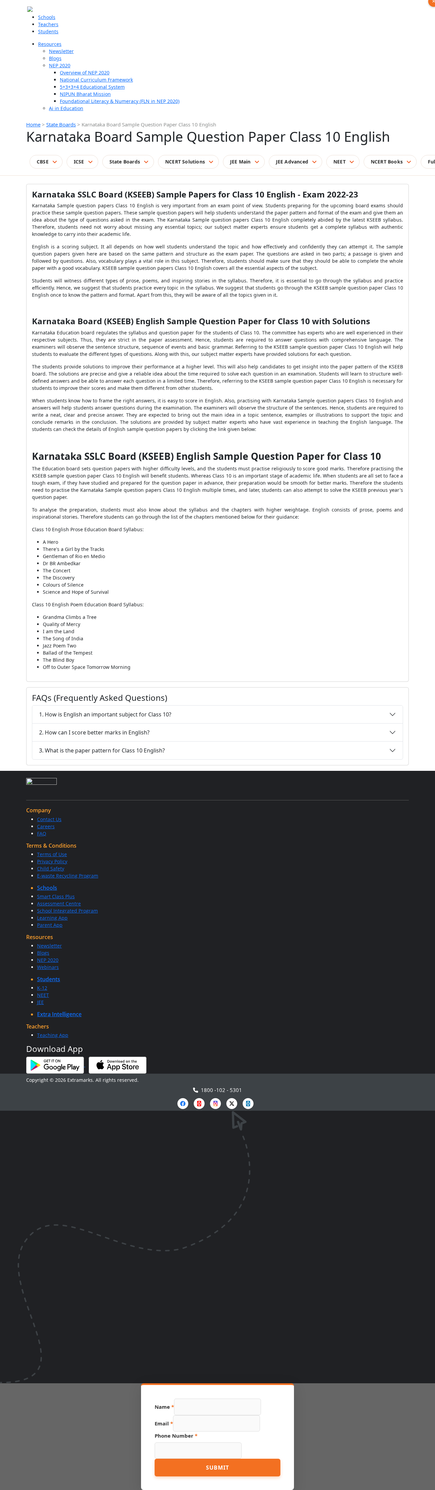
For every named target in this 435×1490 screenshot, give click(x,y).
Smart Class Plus (56, 896)
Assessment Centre (59, 903)
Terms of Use (52, 854)
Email (164, 1423)
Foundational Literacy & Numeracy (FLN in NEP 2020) (119, 101)
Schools (46, 17)
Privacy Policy (52, 861)
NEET (339, 161)
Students (48, 31)
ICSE (79, 161)
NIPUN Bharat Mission (85, 94)
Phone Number (176, 1435)
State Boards (61, 124)
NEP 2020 (59, 65)
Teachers (48, 24)
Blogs (55, 58)
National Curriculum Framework (96, 79)
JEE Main (240, 161)
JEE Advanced (292, 161)
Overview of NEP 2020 (84, 72)
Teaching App (52, 1035)
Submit (217, 1467)
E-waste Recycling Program (67, 875)
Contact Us (49, 819)
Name (164, 1406)
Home (33, 124)
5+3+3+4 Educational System (92, 87)
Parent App (50, 925)
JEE (40, 1002)
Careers (46, 826)
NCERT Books (387, 161)
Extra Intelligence (59, 1014)
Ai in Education (66, 108)
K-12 (42, 988)
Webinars (48, 967)
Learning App (52, 918)
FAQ (41, 833)
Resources (50, 44)
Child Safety (50, 868)
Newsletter (61, 51)
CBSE (43, 161)
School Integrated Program (67, 910)
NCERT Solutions (185, 161)
